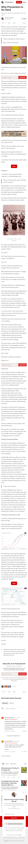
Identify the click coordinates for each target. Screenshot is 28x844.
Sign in (24, 2)
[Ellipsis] (26, 717)
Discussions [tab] (13, 763)
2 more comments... (6, 756)
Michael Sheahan (9, 717)
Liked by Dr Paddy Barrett (11, 719)
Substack (6, 840)
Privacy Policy (19, 830)
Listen (24, 18)
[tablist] (8, 703)
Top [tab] (3, 763)
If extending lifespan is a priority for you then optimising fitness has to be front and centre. (10, 772)
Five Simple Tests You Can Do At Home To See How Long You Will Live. (9, 783)
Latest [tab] (7, 763)
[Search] (25, 763)
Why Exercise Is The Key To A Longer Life (10, 769)
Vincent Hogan (9, 741)
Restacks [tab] (11, 703)
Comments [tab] (5, 703)
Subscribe (19, 2)
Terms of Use (21, 677)
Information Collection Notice (17, 679)
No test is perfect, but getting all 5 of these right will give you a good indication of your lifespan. (10, 787)
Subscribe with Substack (15, 824)
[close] (23, 792)
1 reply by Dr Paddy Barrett (13, 735)
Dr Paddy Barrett (9, 17)
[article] (14, 772)
